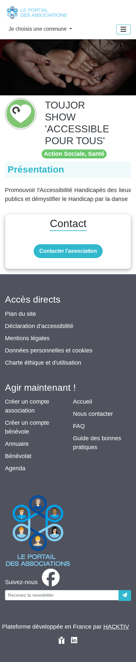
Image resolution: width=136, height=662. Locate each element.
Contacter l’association (68, 251)
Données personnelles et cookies (48, 350)
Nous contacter (93, 414)
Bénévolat (18, 456)
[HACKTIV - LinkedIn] (74, 641)
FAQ (79, 426)
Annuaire (17, 444)
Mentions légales (27, 338)
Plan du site (20, 314)
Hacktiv (116, 626)
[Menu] (123, 29)
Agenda (15, 468)
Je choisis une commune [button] (38, 29)
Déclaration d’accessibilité (39, 326)
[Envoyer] (125, 595)
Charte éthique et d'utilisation (43, 362)
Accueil (82, 401)
